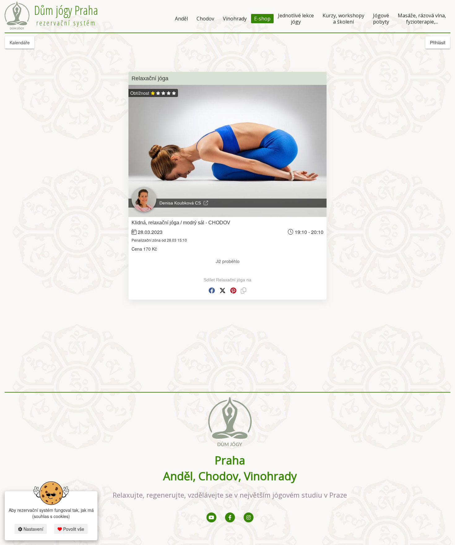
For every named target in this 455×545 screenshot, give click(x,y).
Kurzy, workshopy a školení (343, 18)
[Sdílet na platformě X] (222, 290)
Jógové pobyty (381, 18)
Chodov (205, 18)
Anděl (181, 18)
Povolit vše (73, 529)
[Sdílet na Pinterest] (233, 290)
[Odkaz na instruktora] (206, 202)
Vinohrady (235, 18)
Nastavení (32, 529)
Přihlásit (437, 42)
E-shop (262, 18)
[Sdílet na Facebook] (212, 290)
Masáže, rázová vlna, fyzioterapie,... (422, 18)
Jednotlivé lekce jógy (296, 18)
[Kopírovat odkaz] (243, 290)
